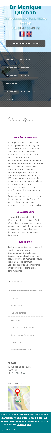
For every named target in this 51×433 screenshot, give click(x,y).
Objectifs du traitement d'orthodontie (25, 290)
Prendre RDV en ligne (25, 43)
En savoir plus (24, 424)
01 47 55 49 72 (29, 28)
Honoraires (16, 342)
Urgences (15, 298)
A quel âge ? (16, 305)
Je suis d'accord (9, 429)
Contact (11, 99)
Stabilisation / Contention (22, 335)
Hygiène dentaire (18, 312)
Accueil (10, 59)
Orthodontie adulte (17, 75)
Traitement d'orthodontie (22, 327)
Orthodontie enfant (17, 67)
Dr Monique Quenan (25, 9)
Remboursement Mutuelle (23, 349)
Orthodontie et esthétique (21, 91)
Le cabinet (26, 59)
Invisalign (11, 83)
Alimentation (16, 320)
